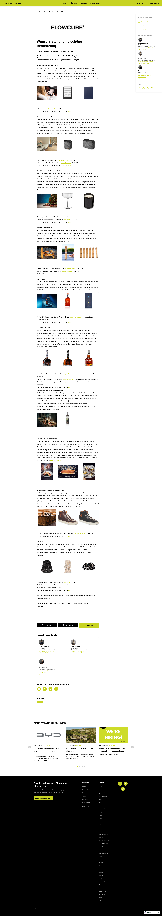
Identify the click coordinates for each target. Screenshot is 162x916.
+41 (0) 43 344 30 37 (76, 653)
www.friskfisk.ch (55, 460)
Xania (100, 897)
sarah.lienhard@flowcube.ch (78, 651)
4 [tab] (84, 766)
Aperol (100, 789)
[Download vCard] (64, 640)
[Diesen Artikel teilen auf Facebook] (56, 689)
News (64, 3)
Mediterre (101, 869)
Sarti (100, 888)
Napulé (100, 878)
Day (100, 821)
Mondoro (101, 875)
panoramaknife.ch (70, 268)
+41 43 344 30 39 (43, 653)
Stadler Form (102, 891)
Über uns (74, 3)
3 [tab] (82, 766)
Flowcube (39, 701)
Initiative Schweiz (103, 853)
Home (84, 786)
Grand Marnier (103, 847)
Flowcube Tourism (104, 840)
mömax (101, 872)
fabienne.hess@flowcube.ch (46, 670)
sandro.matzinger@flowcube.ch (47, 651)
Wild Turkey (102, 894)
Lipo (100, 859)
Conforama (102, 831)
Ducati (100, 828)
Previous (29, 747)
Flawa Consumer (103, 834)
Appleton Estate (103, 793)
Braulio (100, 802)
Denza (100, 824)
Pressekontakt (94, 3)
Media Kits (83, 3)
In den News (85, 793)
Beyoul (100, 799)
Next (132, 747)
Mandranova (102, 866)
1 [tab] (77, 766)
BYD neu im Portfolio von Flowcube (48, 749)
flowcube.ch (154, 3)
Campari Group (103, 808)
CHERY (101, 815)
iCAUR (100, 850)
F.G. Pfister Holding (104, 843)
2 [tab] (79, 766)
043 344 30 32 (43, 672)
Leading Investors (103, 856)
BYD (100, 805)
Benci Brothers (103, 796)
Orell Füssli (102, 881)
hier (69, 111)
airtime (100, 786)
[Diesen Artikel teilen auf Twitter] (45, 689)
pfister (100, 885)
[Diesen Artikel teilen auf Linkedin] (50, 689)
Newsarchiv (85, 789)
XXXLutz (101, 900)
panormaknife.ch (67, 271)
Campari (101, 812)
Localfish (101, 862)
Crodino (101, 818)
